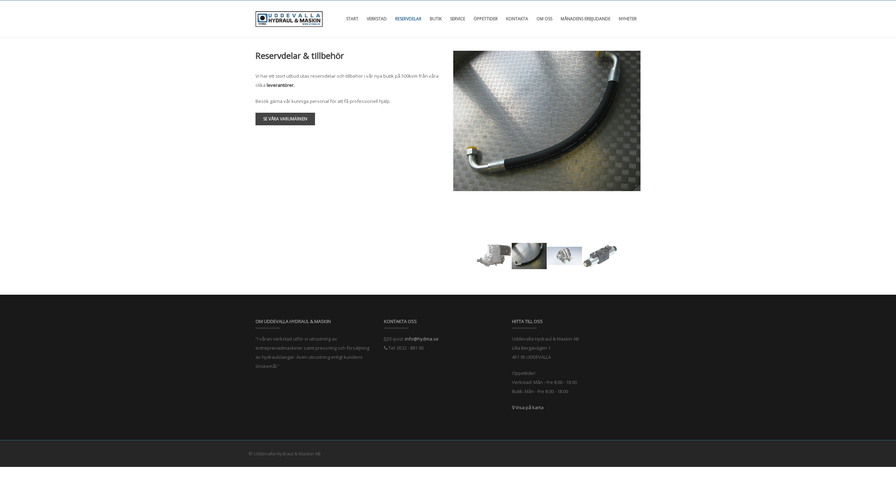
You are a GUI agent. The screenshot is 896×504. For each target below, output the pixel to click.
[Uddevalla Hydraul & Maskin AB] (289, 18)
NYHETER (628, 19)
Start (352, 19)
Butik (436, 19)
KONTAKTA (517, 19)
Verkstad (377, 19)
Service (457, 19)
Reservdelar (408, 19)
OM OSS (544, 19)
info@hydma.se (422, 339)
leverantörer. (281, 85)
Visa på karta (530, 407)
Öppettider (486, 19)
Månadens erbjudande (585, 19)
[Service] (547, 121)
